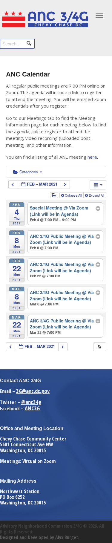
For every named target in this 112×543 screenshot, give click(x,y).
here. (93, 157)
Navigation (99, 17)
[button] (99, 347)
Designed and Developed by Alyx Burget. (39, 537)
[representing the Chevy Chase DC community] (45, 25)
